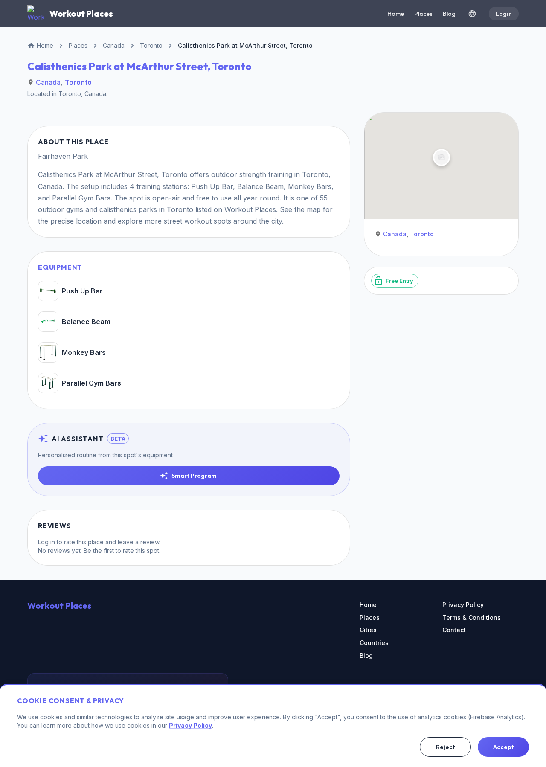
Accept (503, 747)
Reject (445, 747)
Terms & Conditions (471, 617)
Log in (46, 542)
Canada (48, 82)
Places (423, 13)
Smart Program (194, 475)
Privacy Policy (463, 604)
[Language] (472, 13)
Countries (374, 642)
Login (504, 13)
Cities (368, 629)
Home (395, 13)
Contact (454, 629)
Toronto (78, 82)
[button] (441, 157)
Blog (449, 13)
